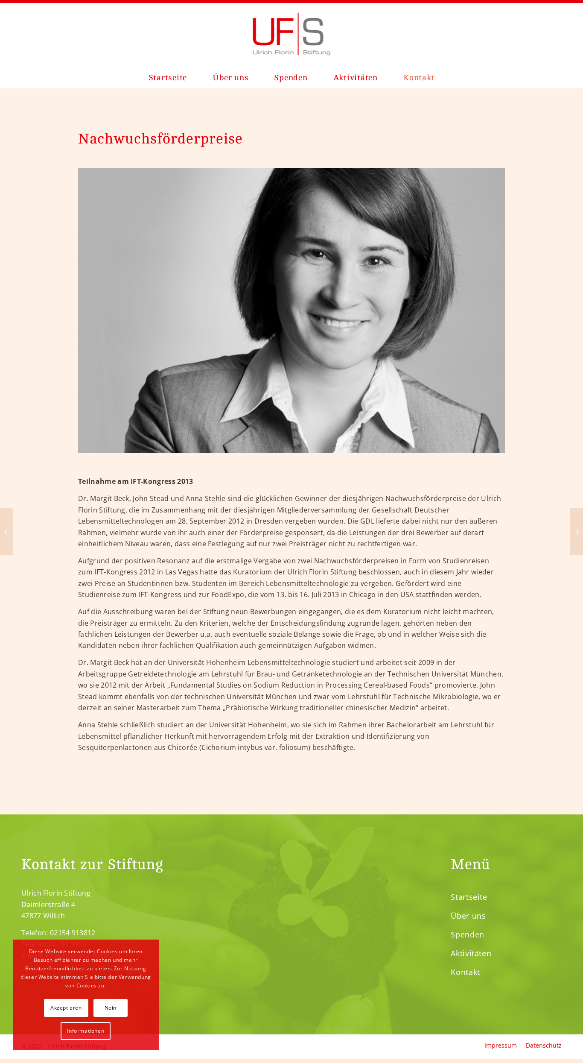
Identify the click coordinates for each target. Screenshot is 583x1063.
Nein (111, 1007)
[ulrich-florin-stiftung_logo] (291, 34)
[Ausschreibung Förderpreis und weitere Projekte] (576, 531)
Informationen (85, 1030)
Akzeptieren (66, 1007)
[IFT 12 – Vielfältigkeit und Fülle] (6, 531)
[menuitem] (168, 77)
